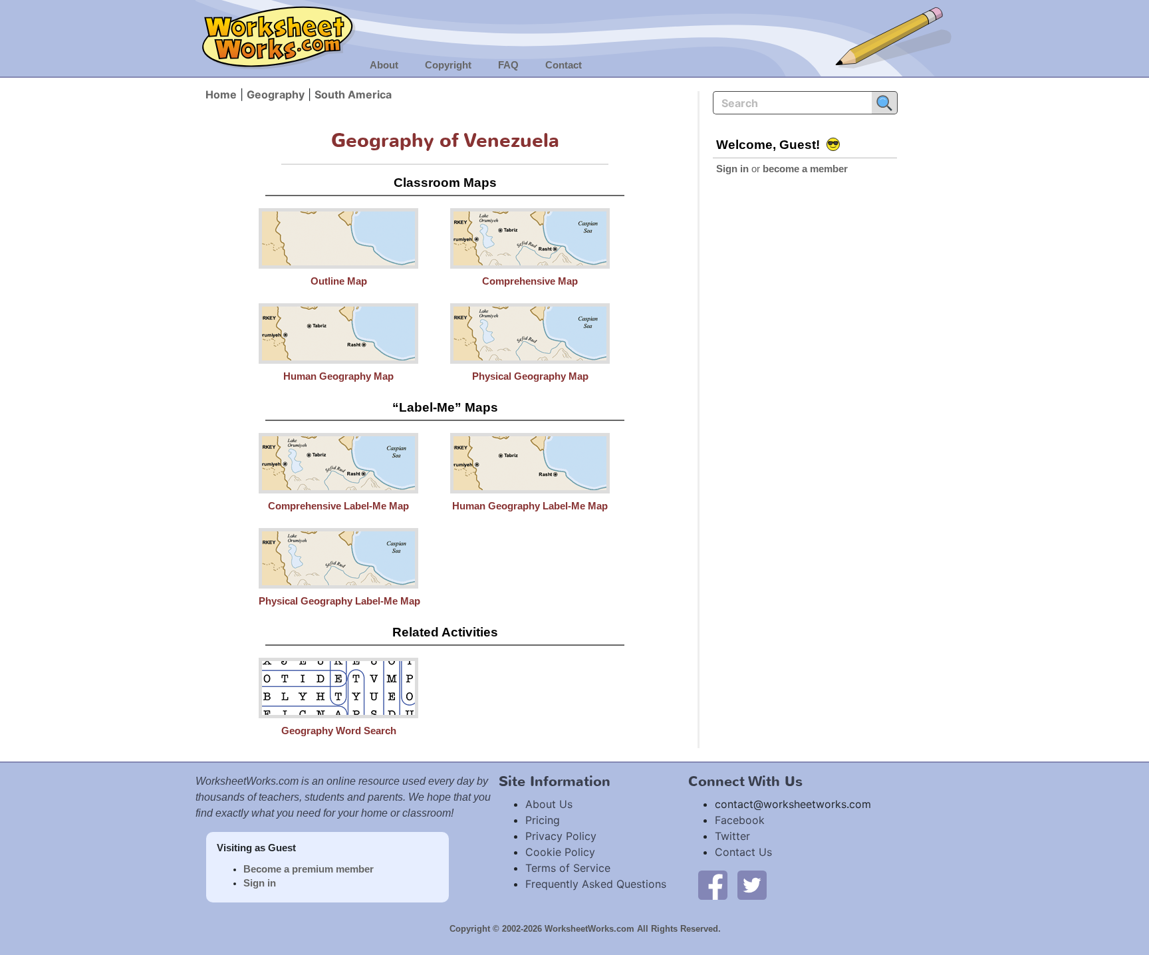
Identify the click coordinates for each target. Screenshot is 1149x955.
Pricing (542, 820)
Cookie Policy (560, 852)
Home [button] (221, 94)
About (384, 65)
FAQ (508, 65)
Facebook (740, 820)
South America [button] (353, 94)
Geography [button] (276, 94)
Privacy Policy (560, 836)
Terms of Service (567, 868)
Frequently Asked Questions (595, 883)
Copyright (448, 65)
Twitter (732, 836)
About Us (549, 804)
